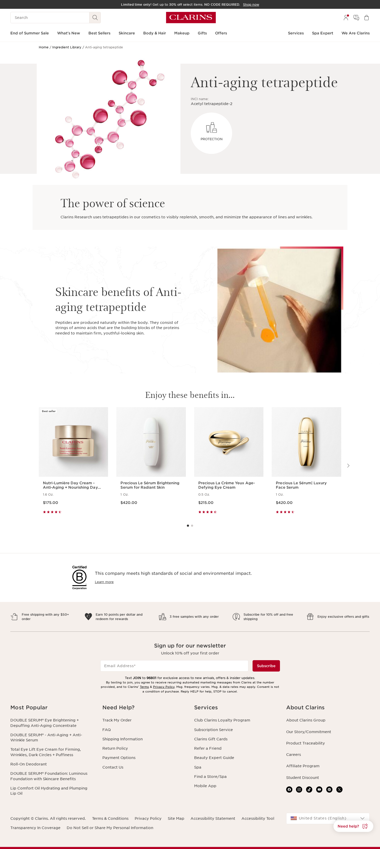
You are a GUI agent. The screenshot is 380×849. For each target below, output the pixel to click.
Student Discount (302, 778)
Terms (144, 687)
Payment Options (118, 758)
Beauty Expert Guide (214, 758)
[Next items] (348, 465)
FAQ (106, 730)
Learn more (104, 582)
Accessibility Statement (213, 818)
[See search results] (95, 17)
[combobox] (328, 818)
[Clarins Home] (190, 17)
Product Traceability (305, 743)
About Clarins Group (305, 720)
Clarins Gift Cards (210, 739)
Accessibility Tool (257, 818)
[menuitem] (346, 17)
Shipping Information (122, 739)
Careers (293, 755)
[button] (52, 707)
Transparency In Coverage (35, 828)
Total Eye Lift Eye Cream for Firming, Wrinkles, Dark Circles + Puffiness (45, 752)
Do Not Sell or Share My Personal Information (110, 828)
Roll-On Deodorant (28, 764)
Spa (197, 767)
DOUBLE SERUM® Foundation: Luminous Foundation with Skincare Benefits (48, 776)
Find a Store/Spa (210, 776)
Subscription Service (213, 730)
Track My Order (117, 720)
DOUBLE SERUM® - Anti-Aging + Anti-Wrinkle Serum (46, 737)
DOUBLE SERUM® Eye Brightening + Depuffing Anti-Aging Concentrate (44, 722)
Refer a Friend (208, 748)
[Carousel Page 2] (192, 526)
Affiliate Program (303, 766)
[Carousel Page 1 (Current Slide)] (188, 526)
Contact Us (112, 767)
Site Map (176, 818)
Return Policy (115, 748)
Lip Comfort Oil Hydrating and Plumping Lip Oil (48, 790)
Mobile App (205, 786)
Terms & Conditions (110, 818)
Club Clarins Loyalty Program (222, 720)
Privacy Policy (163, 687)
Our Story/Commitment (308, 732)
